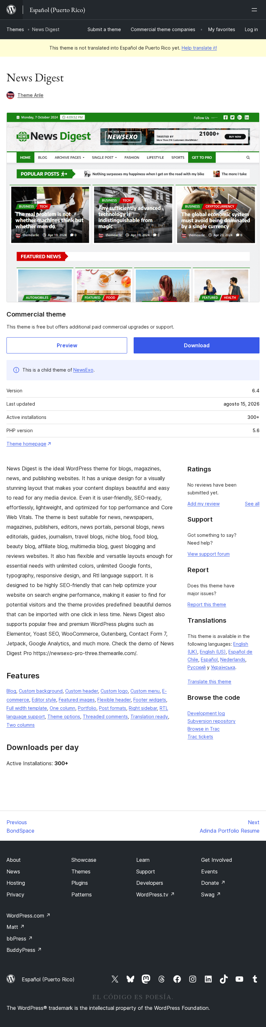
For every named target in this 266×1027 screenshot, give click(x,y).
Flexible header (114, 699)
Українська (223, 667)
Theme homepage (26, 443)
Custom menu (145, 691)
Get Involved (216, 860)
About (13, 860)
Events (209, 871)
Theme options (63, 716)
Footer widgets (149, 699)
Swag (211, 894)
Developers (149, 883)
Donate (213, 883)
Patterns (81, 894)
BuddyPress (24, 950)
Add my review (203, 503)
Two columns (20, 725)
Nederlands (232, 659)
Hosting (15, 883)
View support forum (208, 554)
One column (62, 708)
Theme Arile (30, 95)
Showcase (83, 860)
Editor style (44, 699)
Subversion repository (211, 721)
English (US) (213, 651)
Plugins (79, 883)
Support (145, 871)
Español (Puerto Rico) (48, 979)
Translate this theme (209, 681)
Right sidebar (143, 708)
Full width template (26, 708)
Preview (67, 345)
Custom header (81, 691)
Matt (15, 927)
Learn (143, 860)
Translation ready (149, 716)
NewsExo (83, 370)
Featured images (77, 699)
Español (209, 659)
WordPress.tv (155, 894)
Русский (196, 667)
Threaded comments (105, 716)
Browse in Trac (203, 729)
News (13, 871)
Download (197, 345)
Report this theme (206, 604)
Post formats (112, 708)
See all (252, 503)
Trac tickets (200, 736)
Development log (206, 713)
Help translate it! (199, 48)
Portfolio (87, 708)
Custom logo (114, 691)
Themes (15, 29)
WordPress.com (28, 915)
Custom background (41, 691)
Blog (11, 691)
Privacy (15, 894)
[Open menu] (255, 9)
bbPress (19, 938)
